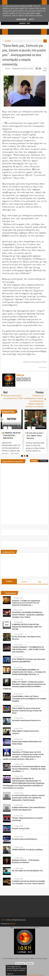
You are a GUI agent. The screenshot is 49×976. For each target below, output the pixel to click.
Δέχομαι (30, 963)
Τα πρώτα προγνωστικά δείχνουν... (25, 839)
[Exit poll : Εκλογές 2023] (7, 829)
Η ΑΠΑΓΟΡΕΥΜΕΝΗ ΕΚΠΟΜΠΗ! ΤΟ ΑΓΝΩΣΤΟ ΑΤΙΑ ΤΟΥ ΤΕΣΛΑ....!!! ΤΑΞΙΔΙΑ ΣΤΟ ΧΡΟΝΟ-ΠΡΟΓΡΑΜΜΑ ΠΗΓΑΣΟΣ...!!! (29, 672)
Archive (24, 582)
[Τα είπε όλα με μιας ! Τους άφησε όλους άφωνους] (35, 419)
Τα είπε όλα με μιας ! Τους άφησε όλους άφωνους (35, 435)
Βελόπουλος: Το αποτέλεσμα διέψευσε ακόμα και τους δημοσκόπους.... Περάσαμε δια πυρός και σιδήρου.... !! (29, 769)
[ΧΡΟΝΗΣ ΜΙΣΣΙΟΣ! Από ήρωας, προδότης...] (7, 850)
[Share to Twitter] (16, 421)
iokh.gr (7, 68)
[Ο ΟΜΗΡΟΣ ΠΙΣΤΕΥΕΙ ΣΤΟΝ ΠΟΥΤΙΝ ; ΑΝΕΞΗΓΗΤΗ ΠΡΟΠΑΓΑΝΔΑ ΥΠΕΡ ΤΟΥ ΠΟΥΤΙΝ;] (12, 419)
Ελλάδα (8, 41)
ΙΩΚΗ (3, 920)
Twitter (21, 379)
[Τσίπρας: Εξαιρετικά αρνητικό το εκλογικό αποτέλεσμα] (7, 818)
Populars (9, 581)
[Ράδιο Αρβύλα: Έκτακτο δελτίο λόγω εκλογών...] (7, 731)
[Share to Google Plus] (19, 421)
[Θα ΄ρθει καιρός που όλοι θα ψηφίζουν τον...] (7, 871)
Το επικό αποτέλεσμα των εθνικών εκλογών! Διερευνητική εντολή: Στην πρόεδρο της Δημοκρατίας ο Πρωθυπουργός (28, 797)
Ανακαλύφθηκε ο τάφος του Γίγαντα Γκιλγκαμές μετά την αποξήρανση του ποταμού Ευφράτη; (29, 698)
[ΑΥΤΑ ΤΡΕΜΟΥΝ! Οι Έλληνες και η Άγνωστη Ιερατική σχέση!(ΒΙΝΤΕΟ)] (7, 660)
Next (44, 419)
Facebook (18, 379)
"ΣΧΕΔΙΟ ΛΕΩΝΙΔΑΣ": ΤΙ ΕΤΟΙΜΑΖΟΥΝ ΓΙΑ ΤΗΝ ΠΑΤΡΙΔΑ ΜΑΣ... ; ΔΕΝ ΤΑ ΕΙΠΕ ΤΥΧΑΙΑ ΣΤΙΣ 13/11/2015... (28, 649)
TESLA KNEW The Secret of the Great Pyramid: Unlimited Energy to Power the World (27, 710)
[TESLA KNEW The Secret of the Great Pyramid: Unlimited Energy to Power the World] (7, 709)
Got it (31, 19)
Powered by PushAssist (35, 975)
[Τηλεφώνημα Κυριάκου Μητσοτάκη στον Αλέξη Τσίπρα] (7, 742)
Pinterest (29, 379)
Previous (2, 419)
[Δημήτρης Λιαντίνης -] (7, 860)
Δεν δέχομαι (20, 963)
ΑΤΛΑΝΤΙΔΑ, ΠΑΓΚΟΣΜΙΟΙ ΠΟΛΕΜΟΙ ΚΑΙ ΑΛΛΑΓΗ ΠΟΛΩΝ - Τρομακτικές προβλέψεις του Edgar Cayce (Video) (28, 615)
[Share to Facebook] (12, 421)
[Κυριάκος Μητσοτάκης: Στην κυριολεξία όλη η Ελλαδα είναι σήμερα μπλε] (7, 808)
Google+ (25, 379)
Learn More (21, 19)
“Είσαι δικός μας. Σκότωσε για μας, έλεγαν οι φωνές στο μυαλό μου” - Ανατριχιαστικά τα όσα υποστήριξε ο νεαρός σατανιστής (24, 54)
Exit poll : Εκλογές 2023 (20, 828)
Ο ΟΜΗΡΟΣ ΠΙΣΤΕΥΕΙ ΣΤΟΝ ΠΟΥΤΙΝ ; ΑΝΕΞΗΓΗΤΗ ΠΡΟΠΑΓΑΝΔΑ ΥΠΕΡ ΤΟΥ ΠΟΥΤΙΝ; (12, 438)
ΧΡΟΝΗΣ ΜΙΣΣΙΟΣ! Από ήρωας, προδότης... (28, 850)
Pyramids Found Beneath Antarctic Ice (26, 720)
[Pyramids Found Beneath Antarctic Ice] (7, 721)
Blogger (34, 461)
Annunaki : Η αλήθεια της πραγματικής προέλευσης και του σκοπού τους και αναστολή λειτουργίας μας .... (26, 603)
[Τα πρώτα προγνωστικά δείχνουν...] (7, 839)
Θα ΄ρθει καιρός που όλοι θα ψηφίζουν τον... (28, 871)
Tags (39, 582)
